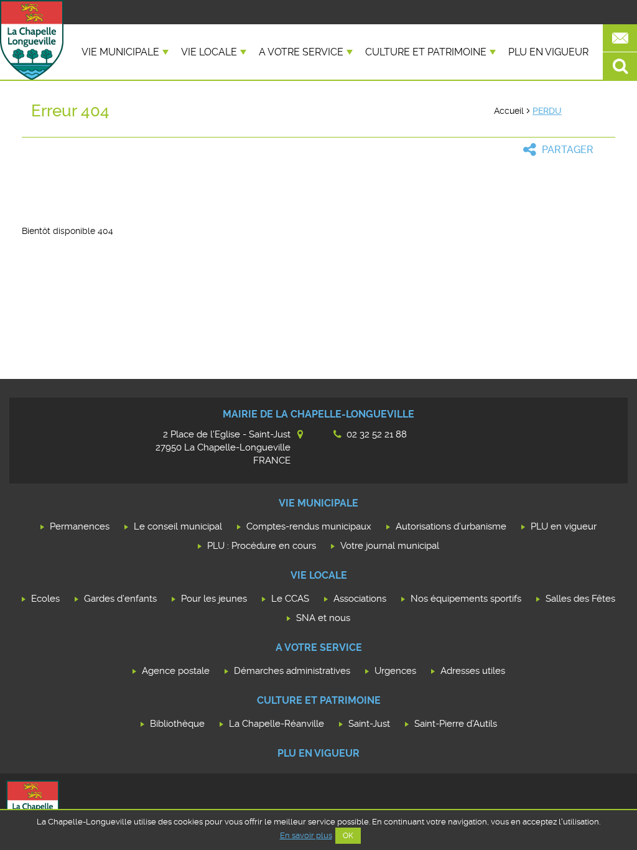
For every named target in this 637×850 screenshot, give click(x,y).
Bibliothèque (177, 723)
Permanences (79, 526)
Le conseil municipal (178, 526)
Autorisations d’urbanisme (451, 526)
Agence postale (176, 670)
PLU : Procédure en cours (261, 545)
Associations (359, 598)
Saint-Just (369, 723)
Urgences (395, 670)
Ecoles (45, 598)
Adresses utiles (472, 670)
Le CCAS (290, 598)
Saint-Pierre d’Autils (455, 723)
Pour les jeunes (214, 598)
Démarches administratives (292, 670)
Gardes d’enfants (120, 598)
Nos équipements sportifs (466, 598)
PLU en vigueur (548, 52)
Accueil (509, 111)
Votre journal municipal (389, 545)
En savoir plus (306, 835)
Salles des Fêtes (580, 598)
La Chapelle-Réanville (276, 723)
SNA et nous (323, 617)
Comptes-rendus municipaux (308, 526)
